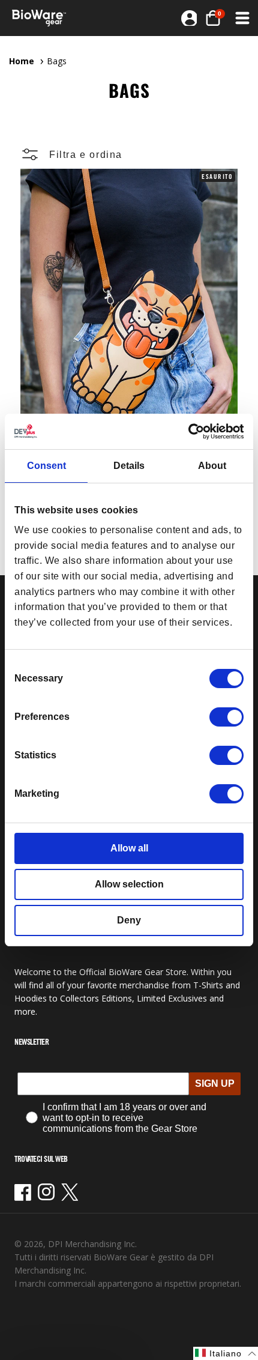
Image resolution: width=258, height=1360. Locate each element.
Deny (129, 920)
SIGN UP (215, 1083)
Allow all (129, 848)
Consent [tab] (46, 466)
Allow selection (129, 884)
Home (21, 61)
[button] (213, 18)
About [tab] (212, 466)
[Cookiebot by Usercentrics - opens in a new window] (191, 431)
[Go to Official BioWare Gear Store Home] (42, 18)
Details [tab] (129, 466)
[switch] (226, 717)
